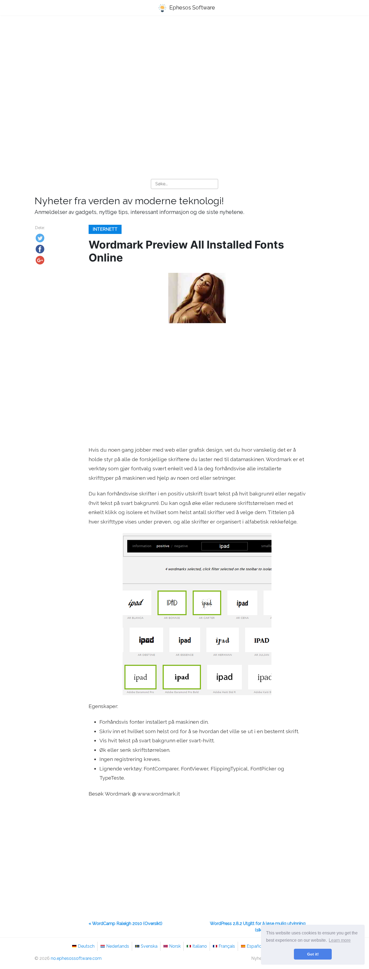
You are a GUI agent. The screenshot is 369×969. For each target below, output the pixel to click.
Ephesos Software (191, 7)
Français (227, 946)
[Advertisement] (184, 62)
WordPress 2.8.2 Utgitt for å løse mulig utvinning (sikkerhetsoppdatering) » (258, 927)
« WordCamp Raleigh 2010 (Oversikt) (125, 923)
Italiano (199, 946)
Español (255, 946)
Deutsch (86, 946)
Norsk (175, 946)
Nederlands (117, 946)
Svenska (149, 946)
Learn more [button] (340, 940)
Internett (105, 229)
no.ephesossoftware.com (76, 958)
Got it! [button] (313, 954)
